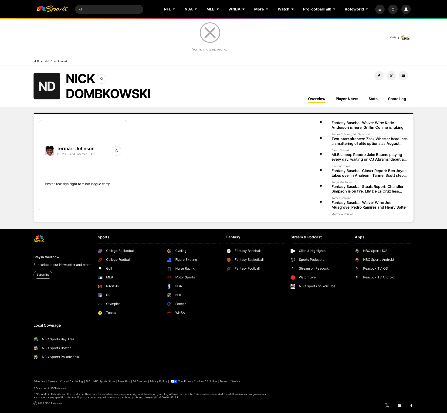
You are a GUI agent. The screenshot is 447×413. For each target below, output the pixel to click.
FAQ (88, 381)
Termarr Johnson (76, 148)
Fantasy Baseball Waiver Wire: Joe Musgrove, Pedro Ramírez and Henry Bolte (369, 205)
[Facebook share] (379, 75)
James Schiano (341, 134)
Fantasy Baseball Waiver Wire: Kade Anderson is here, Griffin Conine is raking (367, 125)
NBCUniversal (58, 388)
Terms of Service (230, 381)
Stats (373, 98)
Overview (316, 98)
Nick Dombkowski (55, 61)
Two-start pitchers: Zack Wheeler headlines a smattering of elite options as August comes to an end (370, 141)
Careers (52, 381)
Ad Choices (140, 381)
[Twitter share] (391, 75)
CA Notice (211, 381)
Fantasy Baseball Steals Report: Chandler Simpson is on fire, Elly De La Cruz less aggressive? (367, 188)
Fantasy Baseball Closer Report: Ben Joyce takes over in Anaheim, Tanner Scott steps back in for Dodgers (369, 173)
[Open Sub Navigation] (174, 9)
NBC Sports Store (104, 381)
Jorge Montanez (342, 182)
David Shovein (341, 150)
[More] (380, 9)
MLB (36, 61)
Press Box (124, 381)
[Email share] (403, 75)
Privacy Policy (158, 381)
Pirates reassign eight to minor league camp (77, 184)
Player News (347, 98)
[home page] (52, 9)
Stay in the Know (46, 257)
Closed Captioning (71, 381)
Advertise (39, 381)
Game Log (397, 98)
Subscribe (43, 274)
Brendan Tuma (341, 166)
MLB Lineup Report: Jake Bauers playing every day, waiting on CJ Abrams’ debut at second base (368, 157)
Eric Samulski (361, 134)
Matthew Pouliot (342, 214)
